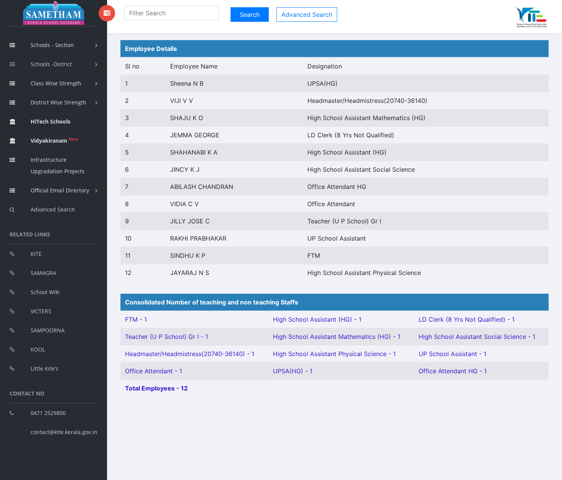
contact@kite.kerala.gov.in (64, 432)
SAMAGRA (43, 273)
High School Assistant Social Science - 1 (477, 336)
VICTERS (41, 311)
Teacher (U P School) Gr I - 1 (166, 336)
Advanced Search (53, 209)
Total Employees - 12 (156, 388)
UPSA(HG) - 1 (292, 371)
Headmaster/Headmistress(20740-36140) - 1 (189, 354)
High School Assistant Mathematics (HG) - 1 (336, 336)
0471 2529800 (48, 413)
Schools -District (51, 64)
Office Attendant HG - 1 (453, 371)
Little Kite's (44, 368)
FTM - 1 (136, 319)
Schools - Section (52, 45)
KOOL (38, 349)
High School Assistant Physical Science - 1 (334, 354)
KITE (36, 253)
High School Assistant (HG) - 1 (317, 319)
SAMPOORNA (48, 330)
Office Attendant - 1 (153, 371)
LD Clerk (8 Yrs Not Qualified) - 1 (467, 319)
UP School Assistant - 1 (452, 354)
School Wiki (45, 292)
